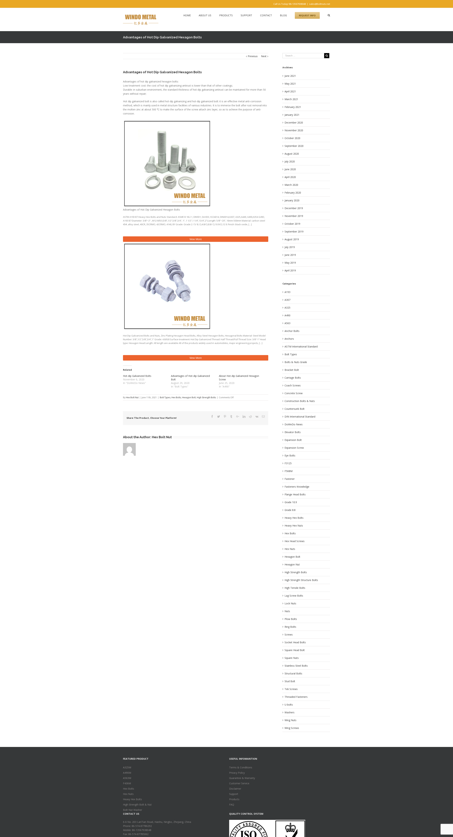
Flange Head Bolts (295, 494)
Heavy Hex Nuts (294, 525)
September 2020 (294, 146)
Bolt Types (165, 397)
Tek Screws (291, 689)
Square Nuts (292, 658)
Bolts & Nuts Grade (296, 362)
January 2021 (292, 114)
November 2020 (294, 130)
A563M (127, 778)
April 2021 (290, 91)
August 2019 (292, 239)
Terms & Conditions (240, 767)
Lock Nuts (290, 603)
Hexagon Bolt (189, 397)
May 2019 (290, 262)
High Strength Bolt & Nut (137, 804)
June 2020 (290, 169)
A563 (287, 323)
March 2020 (291, 184)
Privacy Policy (237, 772)
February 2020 (293, 192)
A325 (287, 307)
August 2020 (292, 153)
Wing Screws (292, 728)
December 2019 (294, 208)
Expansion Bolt (293, 440)
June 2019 (290, 255)
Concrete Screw (294, 393)
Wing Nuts (290, 720)
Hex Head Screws (295, 541)
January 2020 (292, 200)
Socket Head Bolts (295, 642)
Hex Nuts (290, 549)
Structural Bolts (293, 673)
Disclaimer (235, 788)
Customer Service (239, 783)
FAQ (231, 804)
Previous (253, 56)
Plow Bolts (291, 619)
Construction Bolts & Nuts (300, 401)
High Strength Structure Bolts (301, 580)
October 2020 (292, 138)
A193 (287, 292)
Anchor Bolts (292, 331)
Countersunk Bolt (295, 408)
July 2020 (290, 161)
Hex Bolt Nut (132, 397)
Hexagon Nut (292, 564)
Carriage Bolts (293, 377)
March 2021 (291, 99)
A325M (127, 767)
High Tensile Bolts (295, 587)
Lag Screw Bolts (294, 595)
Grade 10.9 (291, 502)
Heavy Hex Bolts (294, 517)
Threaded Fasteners (296, 696)
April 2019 (290, 270)
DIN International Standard (300, 416)
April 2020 (290, 177)
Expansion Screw (294, 447)
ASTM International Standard (301, 346)
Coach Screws (293, 385)
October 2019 (292, 223)
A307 (287, 299)
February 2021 (293, 107)
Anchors (289, 338)
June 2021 (290, 75)
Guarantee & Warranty (242, 778)
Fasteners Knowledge (297, 486)
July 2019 (290, 247)
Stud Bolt (290, 681)
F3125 (288, 463)
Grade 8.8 (290, 510)
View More (196, 239)
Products (234, 799)
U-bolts (289, 704)
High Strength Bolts (206, 397)
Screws (289, 634)
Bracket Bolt (292, 370)
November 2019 (294, 216)
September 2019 (294, 231)
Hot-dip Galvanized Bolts (137, 376)
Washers (289, 712)
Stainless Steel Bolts (296, 665)
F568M (289, 471)
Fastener (290, 479)
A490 (287, 315)
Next (263, 56)
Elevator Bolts (293, 432)
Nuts (287, 611)
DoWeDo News (294, 424)
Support (233, 794)
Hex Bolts (176, 397)
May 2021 (290, 83)
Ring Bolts (290, 626)
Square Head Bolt (295, 650)
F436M (127, 783)
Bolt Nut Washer (132, 810)
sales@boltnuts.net (319, 3)
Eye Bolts (290, 455)
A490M (127, 772)
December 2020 (294, 122)
